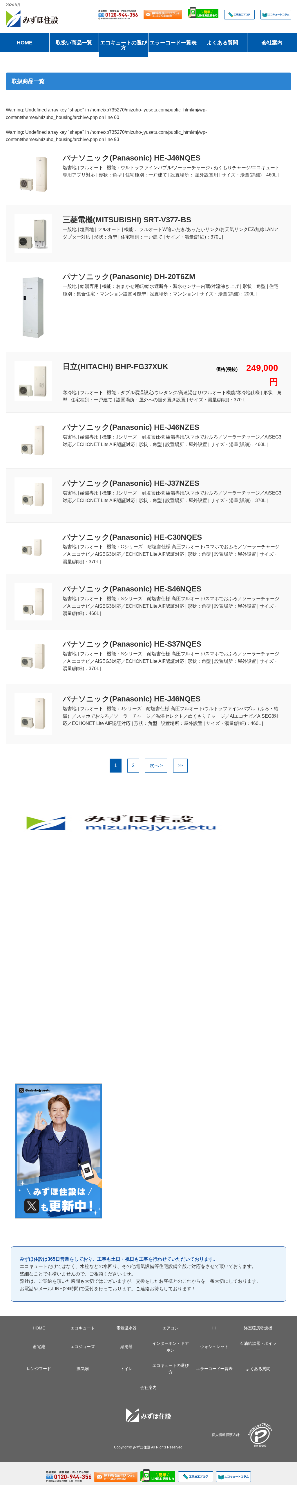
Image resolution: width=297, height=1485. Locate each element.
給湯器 (126, 1346)
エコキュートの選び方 (123, 45)
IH (214, 1328)
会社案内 (272, 43)
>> (180, 765)
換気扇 (83, 1368)
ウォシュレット (214, 1346)
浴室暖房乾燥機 (258, 1328)
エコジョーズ (82, 1346)
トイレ (126, 1368)
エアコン (170, 1328)
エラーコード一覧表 (173, 43)
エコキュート (82, 1328)
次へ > (156, 765)
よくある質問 (222, 43)
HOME (24, 43)
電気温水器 (126, 1328)
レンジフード (39, 1368)
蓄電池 (39, 1346)
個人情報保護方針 (226, 1435)
